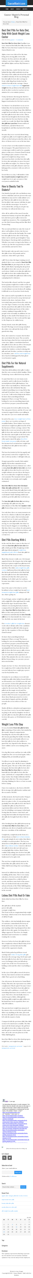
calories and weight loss (22, 353)
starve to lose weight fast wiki (12, 85)
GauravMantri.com (16, 3)
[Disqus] (16, 1075)
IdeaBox (16, 1275)
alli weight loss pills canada (10, 1211)
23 (4, 1232)
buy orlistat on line (12, 846)
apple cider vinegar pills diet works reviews (15, 1196)
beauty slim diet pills (8, 1203)
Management (12, 1046)
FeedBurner (13, 1176)
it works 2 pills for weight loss (14, 623)
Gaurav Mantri (17, 1273)
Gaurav (13, 40)
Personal (19, 1046)
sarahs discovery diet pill (9, 1207)
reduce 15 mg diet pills (18, 954)
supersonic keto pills (8, 1199)
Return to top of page (16, 1271)
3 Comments (19, 40)
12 (16, 1227)
